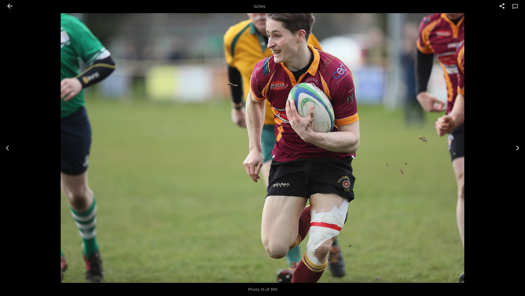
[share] (502, 6)
